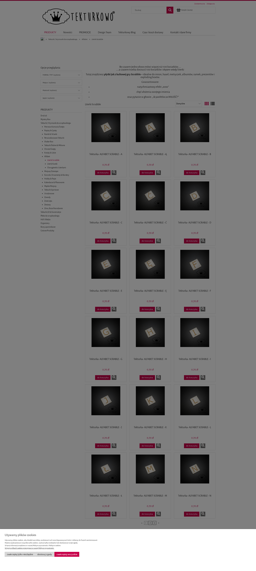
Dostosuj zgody (44, 554)
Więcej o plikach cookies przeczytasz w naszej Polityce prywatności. (29, 548)
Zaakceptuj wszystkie (66, 554)
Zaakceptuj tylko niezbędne (20, 554)
